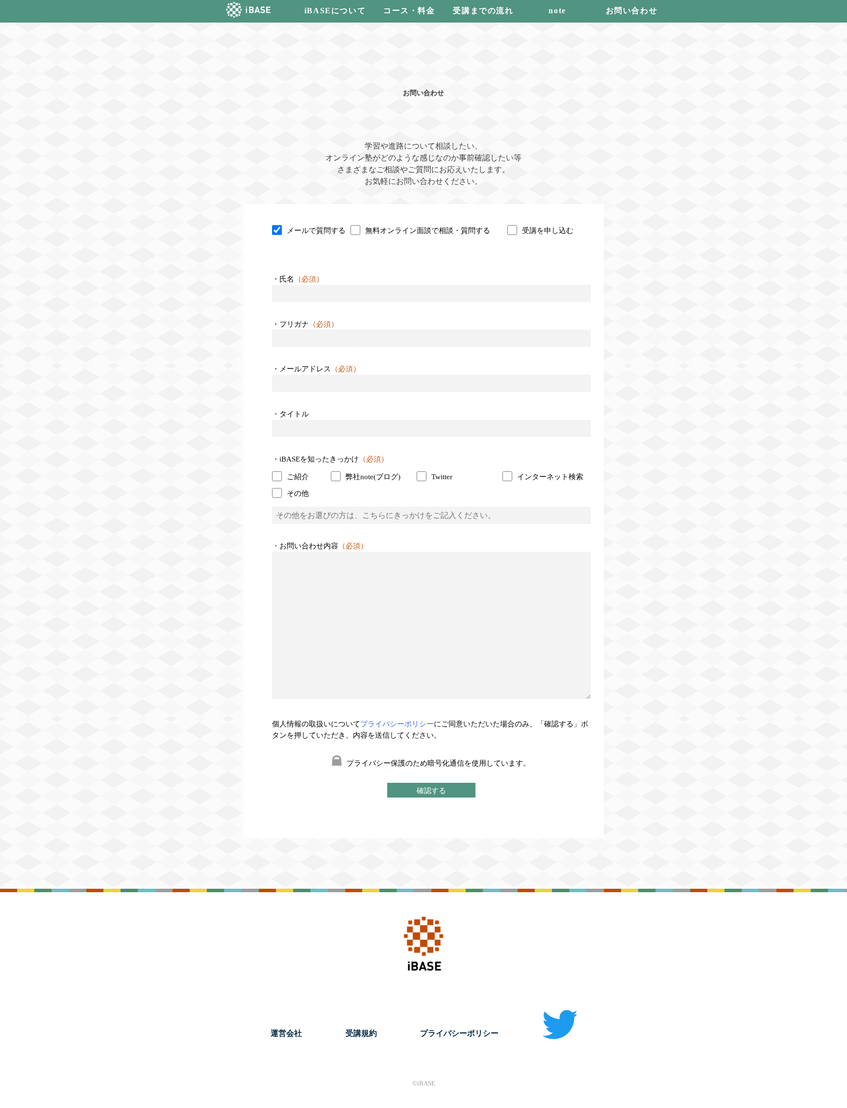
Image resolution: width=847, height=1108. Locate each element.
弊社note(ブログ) (373, 477)
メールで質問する (316, 230)
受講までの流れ (483, 10)
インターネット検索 (550, 477)
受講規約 (361, 1033)
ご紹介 (298, 477)
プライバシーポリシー (397, 724)
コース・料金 (409, 10)
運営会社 (286, 1033)
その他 (298, 493)
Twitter (441, 477)
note (557, 10)
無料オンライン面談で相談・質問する (427, 230)
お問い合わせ (632, 10)
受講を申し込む (547, 230)
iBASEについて (335, 10)
